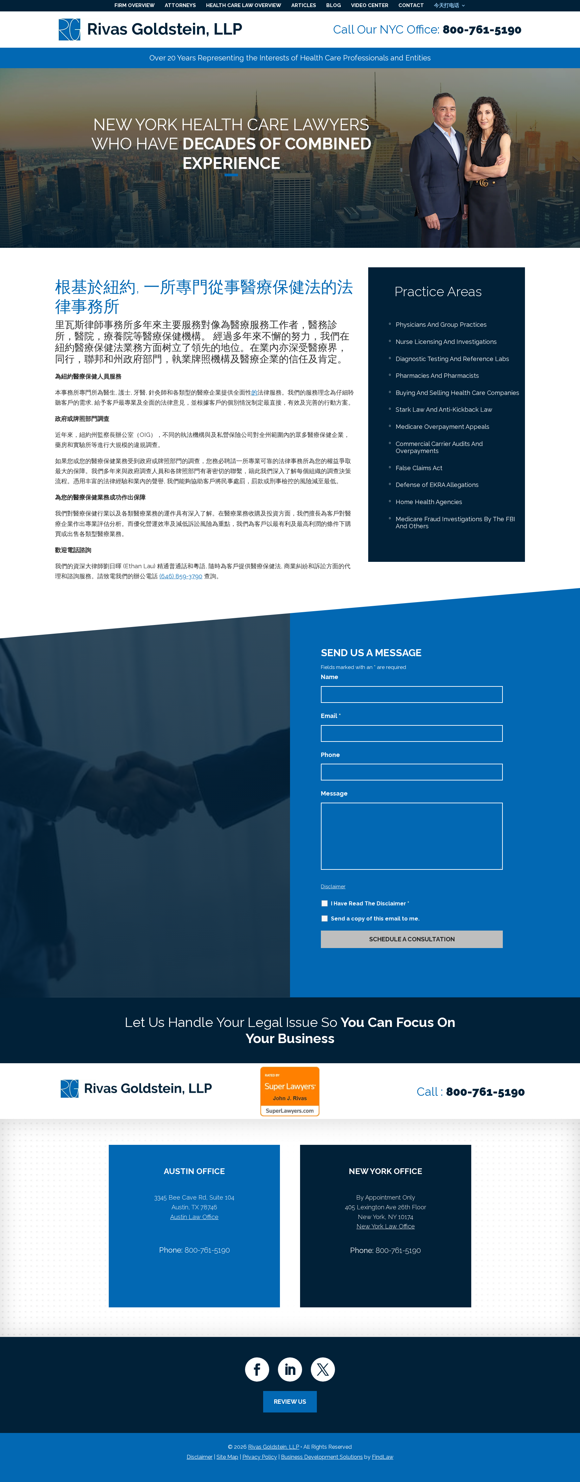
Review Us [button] (290, 1401)
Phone (330, 754)
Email (331, 715)
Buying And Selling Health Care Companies (457, 392)
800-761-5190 (482, 29)
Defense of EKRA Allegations (437, 484)
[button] (573, 1433)
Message (334, 793)
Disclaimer (333, 887)
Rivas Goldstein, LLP (273, 1447)
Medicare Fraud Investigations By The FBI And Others (455, 522)
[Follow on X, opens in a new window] (323, 1369)
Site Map (227, 1457)
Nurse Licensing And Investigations (446, 341)
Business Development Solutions (322, 1457)
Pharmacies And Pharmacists (437, 375)
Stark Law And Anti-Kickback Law (444, 409)
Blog (333, 5)
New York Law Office (385, 1226)
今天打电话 (446, 5)
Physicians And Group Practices (441, 324)
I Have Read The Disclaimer (370, 903)
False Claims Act (419, 467)
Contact (411, 5)
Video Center (369, 5)
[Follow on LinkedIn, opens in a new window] (290, 1369)
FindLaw (382, 1457)
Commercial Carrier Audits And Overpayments (439, 447)
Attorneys (180, 5)
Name (329, 676)
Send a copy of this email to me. (375, 918)
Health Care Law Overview (243, 5)
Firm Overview (134, 5)
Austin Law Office (194, 1216)
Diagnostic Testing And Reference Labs (452, 358)
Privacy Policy (259, 1457)
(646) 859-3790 (180, 576)
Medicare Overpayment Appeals (442, 426)
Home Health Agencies (429, 501)
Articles (303, 5)
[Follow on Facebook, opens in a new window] (257, 1369)
